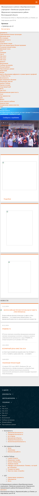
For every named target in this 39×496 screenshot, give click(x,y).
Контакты (3, 490)
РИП (1, 107)
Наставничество (5, 96)
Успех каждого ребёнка (7, 101)
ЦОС (1, 98)
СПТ (1, 51)
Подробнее (7, 199)
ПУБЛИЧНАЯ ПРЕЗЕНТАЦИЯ (11, 363)
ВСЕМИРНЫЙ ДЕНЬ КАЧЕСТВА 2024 (14, 348)
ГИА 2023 (3, 58)
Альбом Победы (5, 83)
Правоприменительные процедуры (11, 34)
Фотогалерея (4, 38)
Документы (3, 32)
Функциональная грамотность (9, 92)
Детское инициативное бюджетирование (13, 45)
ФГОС (2, 89)
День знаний (5, 125)
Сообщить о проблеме (11, 118)
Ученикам (3, 52)
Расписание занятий (6, 81)
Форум (2, 72)
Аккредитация (4, 103)
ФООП (2, 99)
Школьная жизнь (5, 36)
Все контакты (5, 29)
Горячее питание (5, 85)
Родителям (3, 70)
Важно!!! (2, 61)
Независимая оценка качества (9, 105)
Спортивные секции (6, 43)
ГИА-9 (2, 54)
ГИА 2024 (3, 56)
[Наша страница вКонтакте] (1, 495)
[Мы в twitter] (5, 495)
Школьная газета (5, 40)
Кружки (2, 42)
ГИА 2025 (3, 60)
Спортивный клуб (5, 87)
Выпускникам (4, 63)
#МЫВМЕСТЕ (6, 329)
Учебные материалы (6, 65)
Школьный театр (5, 49)
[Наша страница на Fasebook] (9, 495)
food (1, 94)
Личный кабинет (5, 67)
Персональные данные (7, 69)
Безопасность (4, 78)
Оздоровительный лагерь (8, 47)
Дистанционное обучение (8, 80)
